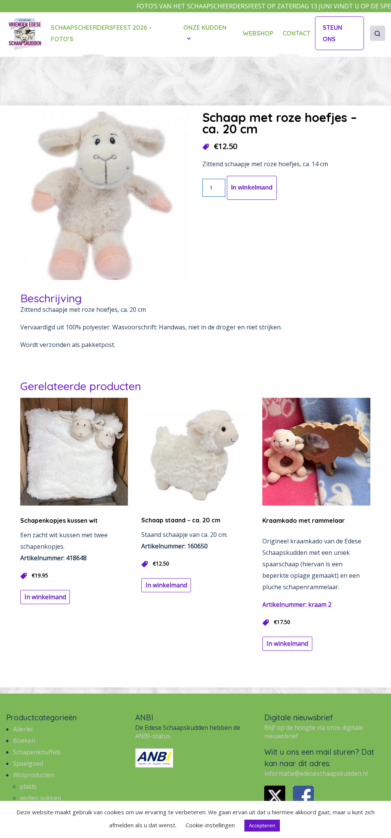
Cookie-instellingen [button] (210, 825)
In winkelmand (252, 187)
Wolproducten (33, 775)
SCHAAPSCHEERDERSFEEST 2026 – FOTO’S (101, 33)
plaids (28, 786)
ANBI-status (152, 736)
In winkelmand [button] (45, 597)
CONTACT (296, 33)
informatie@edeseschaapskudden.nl (316, 773)
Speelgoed (28, 763)
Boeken (24, 740)
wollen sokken (40, 798)
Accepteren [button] (262, 825)
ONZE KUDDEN (204, 27)
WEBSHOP (257, 33)
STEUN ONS (332, 33)
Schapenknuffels (37, 752)
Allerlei (22, 729)
